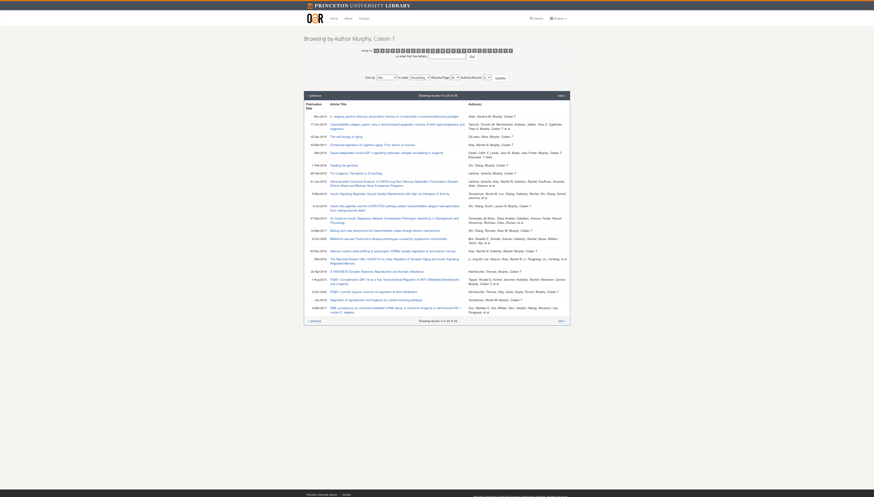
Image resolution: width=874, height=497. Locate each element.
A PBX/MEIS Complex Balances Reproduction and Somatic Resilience (377, 271)
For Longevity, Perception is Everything (356, 173)
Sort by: (370, 78)
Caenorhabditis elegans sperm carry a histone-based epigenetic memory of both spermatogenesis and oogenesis (397, 126)
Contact (364, 18)
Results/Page (440, 78)
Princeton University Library (321, 494)
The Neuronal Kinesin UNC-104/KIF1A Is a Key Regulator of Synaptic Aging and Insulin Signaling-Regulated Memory (395, 261)
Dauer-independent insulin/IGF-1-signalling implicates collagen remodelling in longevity (387, 153)
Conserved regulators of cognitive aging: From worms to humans (372, 145)
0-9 (376, 50)
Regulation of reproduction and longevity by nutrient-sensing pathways (376, 300)
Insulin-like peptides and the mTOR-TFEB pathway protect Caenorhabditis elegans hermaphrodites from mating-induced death (395, 208)
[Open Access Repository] (315, 18)
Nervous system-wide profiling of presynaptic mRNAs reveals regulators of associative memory (393, 251)
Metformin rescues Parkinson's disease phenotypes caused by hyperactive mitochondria (388, 239)
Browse (558, 18)
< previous (314, 95)
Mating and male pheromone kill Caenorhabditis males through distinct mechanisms (385, 230)
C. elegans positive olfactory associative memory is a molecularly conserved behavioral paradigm (394, 116)
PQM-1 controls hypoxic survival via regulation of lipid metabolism (373, 292)
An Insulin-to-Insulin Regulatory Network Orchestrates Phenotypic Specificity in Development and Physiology (394, 220)
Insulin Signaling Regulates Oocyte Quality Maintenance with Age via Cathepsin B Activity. (390, 194)
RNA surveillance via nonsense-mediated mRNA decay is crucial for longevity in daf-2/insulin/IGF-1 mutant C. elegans (395, 310)
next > (562, 95)
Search (538, 18)
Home (334, 18)
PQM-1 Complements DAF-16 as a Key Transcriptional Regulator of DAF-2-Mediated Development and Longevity (394, 281)
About (348, 18)
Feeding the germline (344, 165)
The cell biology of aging (346, 136)
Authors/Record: (471, 78)
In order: (403, 78)
